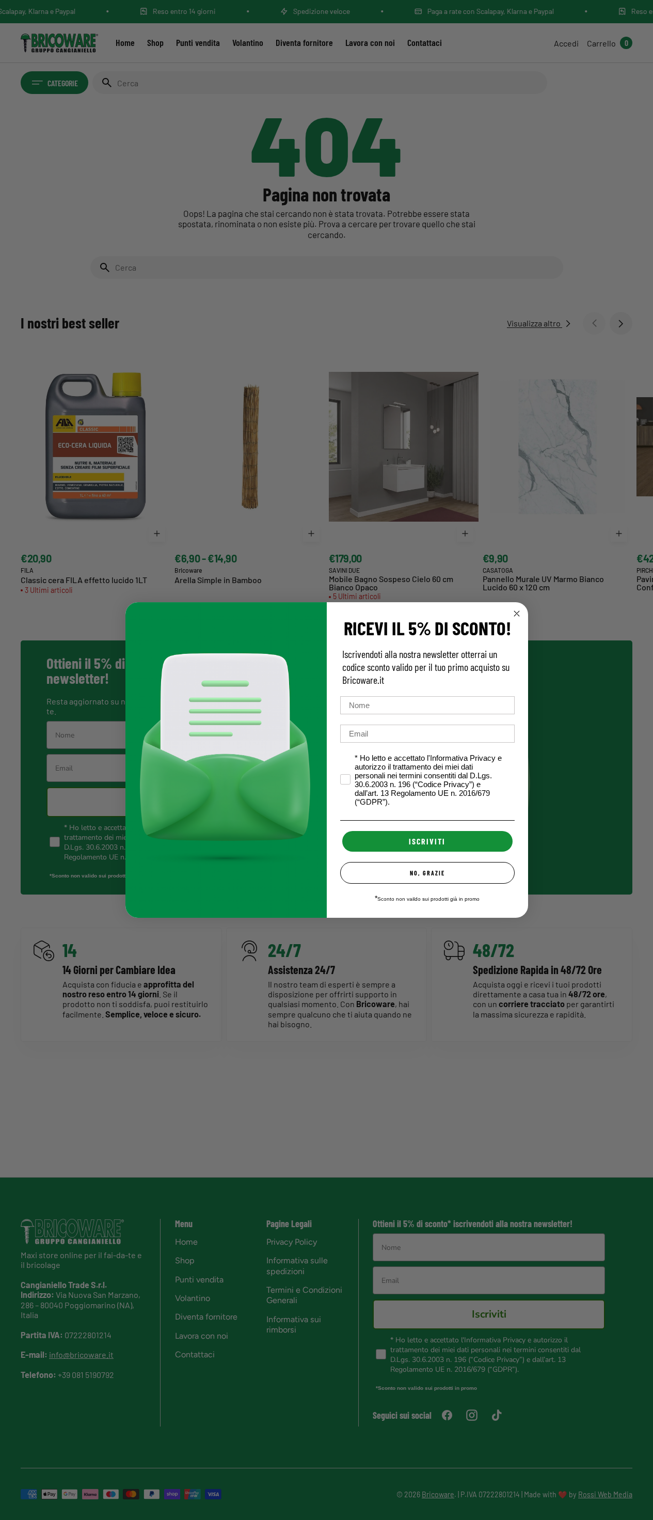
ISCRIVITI (427, 841)
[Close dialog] (517, 613)
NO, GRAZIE (427, 873)
